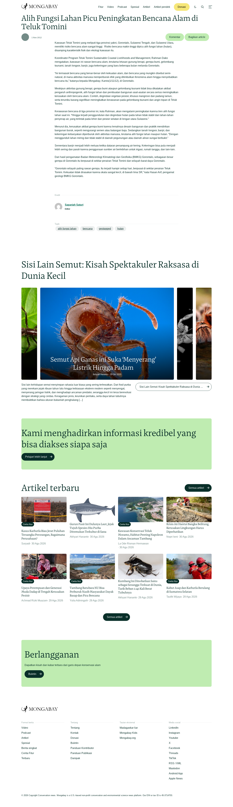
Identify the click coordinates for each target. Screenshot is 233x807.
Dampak (75, 758)
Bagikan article (196, 37)
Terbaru (25, 758)
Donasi (182, 7)
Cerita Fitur (27, 753)
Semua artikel (196, 487)
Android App (176, 773)
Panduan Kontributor (82, 748)
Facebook (174, 748)
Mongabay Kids (128, 732)
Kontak (74, 732)
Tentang (75, 727)
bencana (88, 228)
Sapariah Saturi (74, 204)
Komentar (174, 37)
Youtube (173, 738)
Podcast (122, 7)
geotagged (105, 228)
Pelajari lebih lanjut (36, 456)
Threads (173, 753)
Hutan (120, 228)
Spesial (135, 7)
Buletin (32, 674)
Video (110, 7)
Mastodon (174, 768)
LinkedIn (173, 727)
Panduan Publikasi (81, 753)
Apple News (176, 778)
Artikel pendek (162, 7)
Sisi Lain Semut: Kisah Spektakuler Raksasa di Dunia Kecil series (175, 386)
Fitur (100, 7)
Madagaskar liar (129, 727)
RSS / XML (175, 763)
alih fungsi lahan (67, 228)
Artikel (146, 7)
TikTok (172, 758)
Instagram (174, 732)
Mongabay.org (128, 738)
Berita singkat (29, 748)
